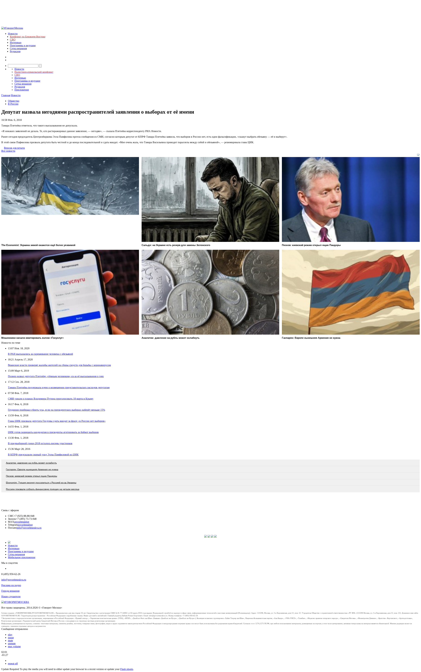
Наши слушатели (11, 596)
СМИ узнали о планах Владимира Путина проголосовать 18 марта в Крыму (50, 398)
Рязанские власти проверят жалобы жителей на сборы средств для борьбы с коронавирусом (59, 365)
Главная (5, 95)
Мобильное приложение (21, 557)
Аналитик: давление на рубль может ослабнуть (31, 463)
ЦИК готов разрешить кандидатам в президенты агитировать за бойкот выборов (53, 432)
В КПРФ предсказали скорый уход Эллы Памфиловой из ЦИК (43, 454)
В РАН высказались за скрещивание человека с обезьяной (40, 354)
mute (10, 640)
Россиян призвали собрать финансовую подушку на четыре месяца (42, 489)
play (10, 634)
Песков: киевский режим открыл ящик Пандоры (31, 476)
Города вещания (10, 590)
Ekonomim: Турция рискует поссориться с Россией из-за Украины (41, 482)
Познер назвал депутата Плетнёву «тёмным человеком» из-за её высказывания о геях (56, 376)
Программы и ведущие (23, 45)
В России (13, 103)
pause (11, 637)
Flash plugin (126, 669)
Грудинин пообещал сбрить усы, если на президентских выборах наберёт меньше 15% (56, 409)
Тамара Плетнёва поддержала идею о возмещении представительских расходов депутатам (59, 387)
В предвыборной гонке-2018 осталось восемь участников (40, 443)
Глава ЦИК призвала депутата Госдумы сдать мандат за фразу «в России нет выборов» (57, 421)
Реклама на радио (11, 585)
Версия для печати (14, 148)
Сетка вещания (18, 48)
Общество (13, 100)
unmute (12, 643)
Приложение (21, 89)
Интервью (15, 42)
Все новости (8, 150)
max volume (14, 646)
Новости (13, 33)
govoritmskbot (21, 521)
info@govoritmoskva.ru (29, 527)
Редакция (15, 51)
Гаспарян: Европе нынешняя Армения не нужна (32, 469)
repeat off (13, 663)
